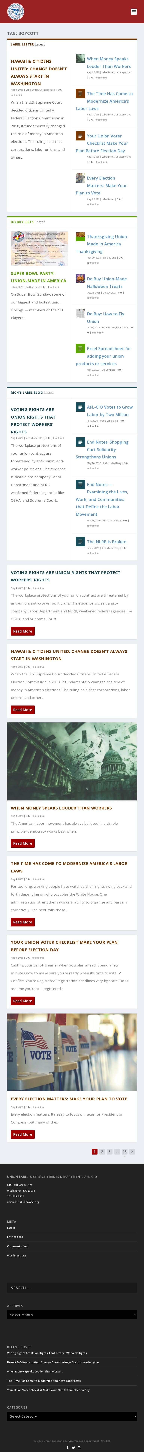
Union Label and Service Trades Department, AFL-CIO (77, 1441)
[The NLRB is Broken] (80, 541)
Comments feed (17, 1246)
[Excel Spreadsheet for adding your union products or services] (80, 348)
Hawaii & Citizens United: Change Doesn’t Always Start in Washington (53, 1362)
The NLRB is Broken (106, 541)
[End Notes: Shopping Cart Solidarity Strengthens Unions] (80, 442)
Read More (22, 631)
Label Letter (32, 89)
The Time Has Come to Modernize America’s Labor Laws (104, 101)
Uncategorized (47, 89)
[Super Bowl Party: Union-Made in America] (39, 248)
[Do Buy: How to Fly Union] (80, 313)
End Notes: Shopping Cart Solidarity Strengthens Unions (102, 449)
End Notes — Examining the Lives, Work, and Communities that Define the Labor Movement (102, 499)
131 (125, 1154)
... (117, 1151)
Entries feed (15, 1237)
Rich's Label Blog (35, 438)
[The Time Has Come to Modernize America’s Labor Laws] (80, 93)
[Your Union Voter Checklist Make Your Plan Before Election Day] (80, 135)
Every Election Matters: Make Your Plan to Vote (101, 185)
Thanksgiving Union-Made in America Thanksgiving (102, 244)
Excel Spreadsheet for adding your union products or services (103, 356)
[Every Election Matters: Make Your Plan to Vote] (80, 178)
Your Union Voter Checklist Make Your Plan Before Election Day (102, 143)
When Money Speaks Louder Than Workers (61, 808)
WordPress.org (16, 1255)
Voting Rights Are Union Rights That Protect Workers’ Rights (47, 1353)
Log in (11, 1227)
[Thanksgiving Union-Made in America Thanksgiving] (80, 236)
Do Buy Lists (32, 287)
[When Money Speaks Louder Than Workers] (80, 58)
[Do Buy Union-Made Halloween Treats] (80, 278)
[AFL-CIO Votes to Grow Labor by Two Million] (80, 407)
